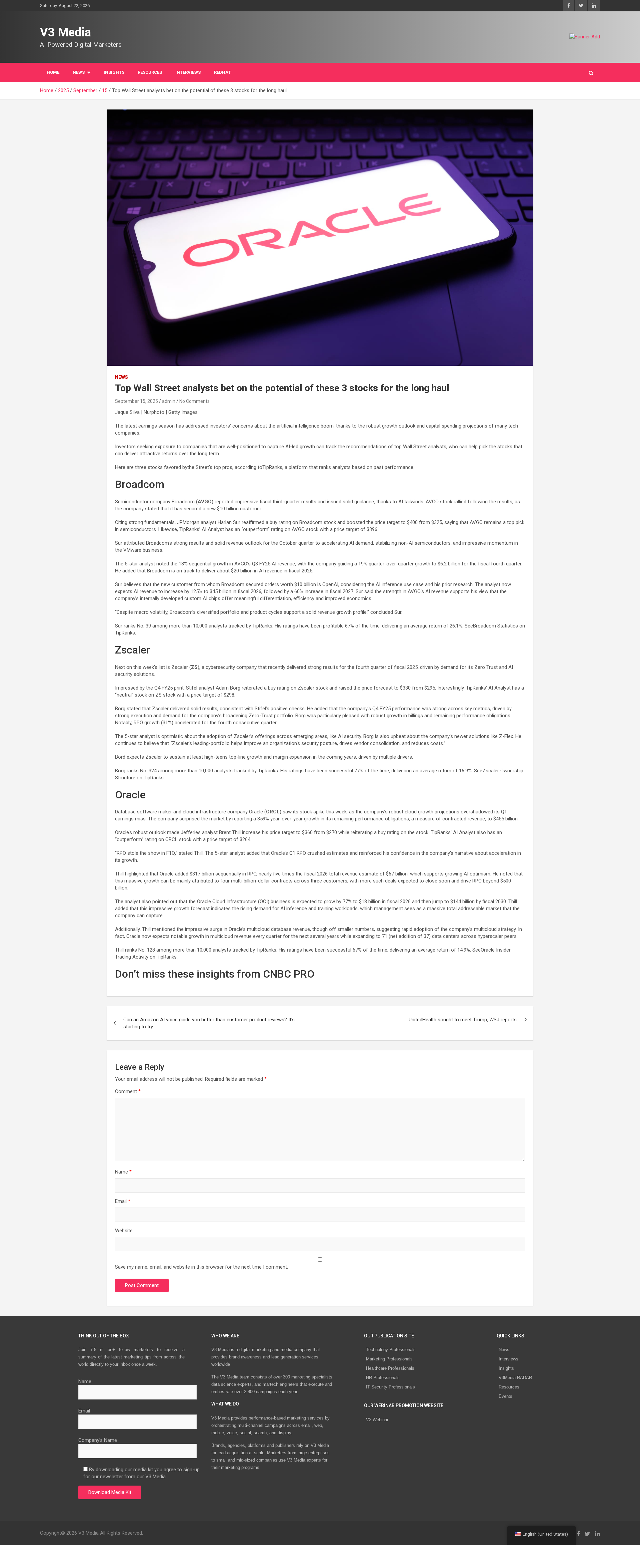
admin (168, 401)
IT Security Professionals (390, 1386)
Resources (150, 72)
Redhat (222, 72)
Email (122, 1201)
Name (123, 1172)
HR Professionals (383, 1377)
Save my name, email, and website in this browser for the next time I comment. (201, 1267)
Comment (128, 1091)
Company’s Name (97, 1440)
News (504, 1349)
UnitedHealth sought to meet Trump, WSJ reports (463, 1020)
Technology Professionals (391, 1349)
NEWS (79, 72)
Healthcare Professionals (390, 1368)
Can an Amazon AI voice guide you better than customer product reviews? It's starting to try (209, 1023)
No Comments (194, 401)
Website (124, 1231)
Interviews (508, 1358)
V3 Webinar (377, 1419)
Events (505, 1396)
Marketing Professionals (389, 1358)
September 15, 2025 (136, 401)
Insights (114, 72)
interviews (188, 72)
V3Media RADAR (515, 1377)
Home (53, 72)
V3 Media (65, 32)
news (121, 377)
